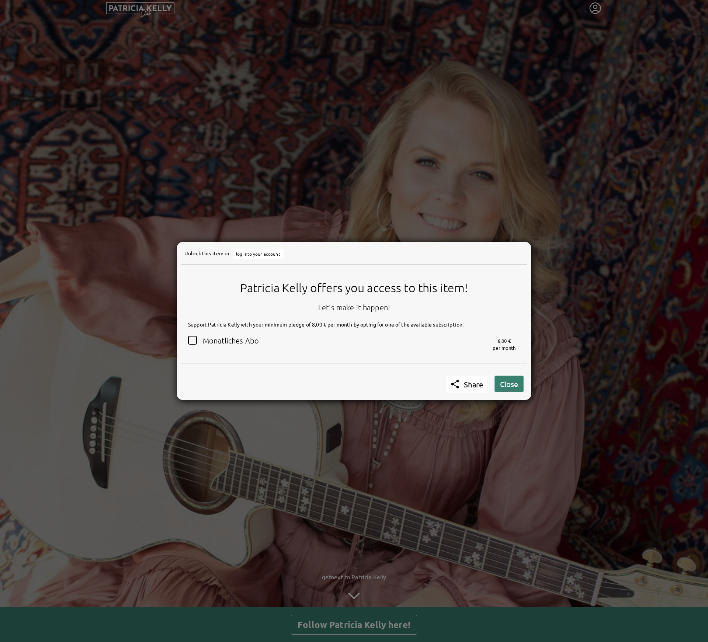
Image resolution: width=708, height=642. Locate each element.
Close (509, 384)
